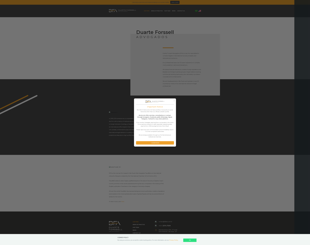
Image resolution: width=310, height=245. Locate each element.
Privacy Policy (173, 240)
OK (190, 240)
